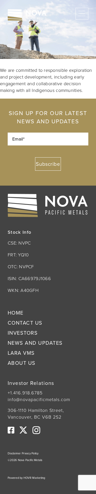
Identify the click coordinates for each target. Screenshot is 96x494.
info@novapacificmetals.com (39, 399)
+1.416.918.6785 (25, 392)
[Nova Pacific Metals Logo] (27, 11)
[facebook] (11, 430)
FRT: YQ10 (18, 255)
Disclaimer (15, 453)
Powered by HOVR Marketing (26, 478)
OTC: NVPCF (21, 266)
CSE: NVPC (19, 243)
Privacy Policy (30, 453)
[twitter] (23, 430)
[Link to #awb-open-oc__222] (82, 15)
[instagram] (36, 430)
